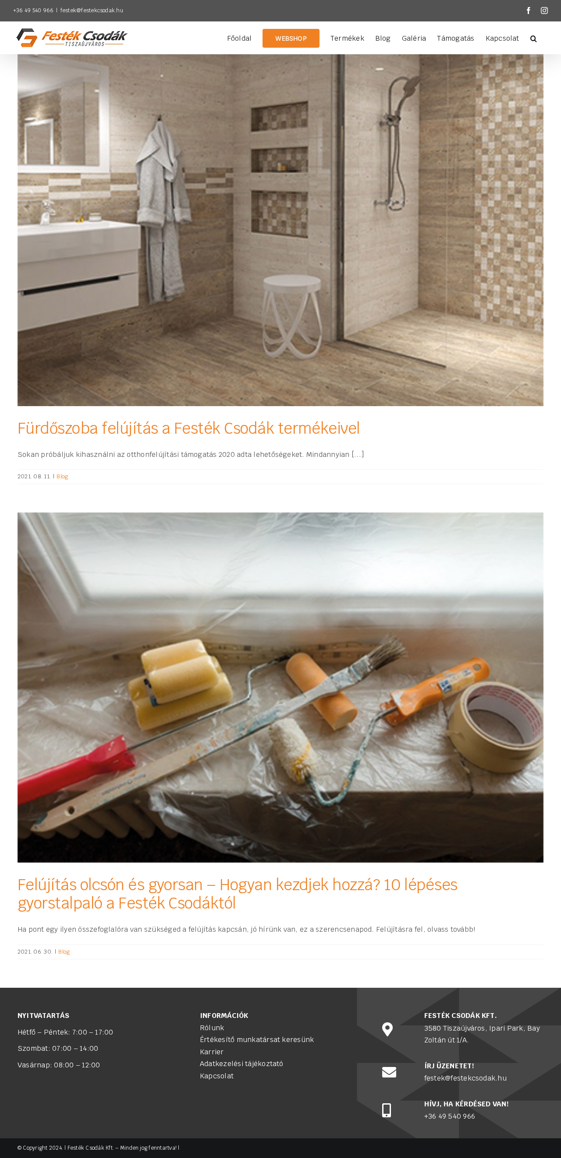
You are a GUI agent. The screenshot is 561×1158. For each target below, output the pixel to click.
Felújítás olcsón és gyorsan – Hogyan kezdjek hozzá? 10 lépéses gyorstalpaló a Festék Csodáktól (237, 894)
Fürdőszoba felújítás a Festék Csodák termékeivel (189, 428)
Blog (62, 476)
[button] (533, 37)
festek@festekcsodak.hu (91, 10)
